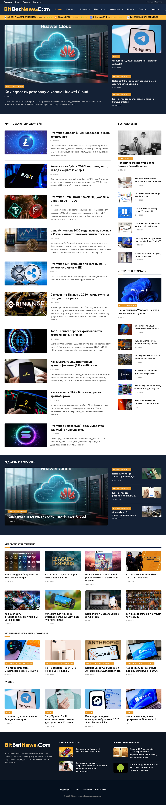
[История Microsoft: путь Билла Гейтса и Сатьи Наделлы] (139, 142)
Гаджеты (84, 9)
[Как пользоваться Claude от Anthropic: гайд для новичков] (125, 227)
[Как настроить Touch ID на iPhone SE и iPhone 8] (63, 650)
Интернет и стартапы (127, 306)
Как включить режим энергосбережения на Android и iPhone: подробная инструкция (91, 767)
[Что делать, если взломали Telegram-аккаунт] (136, 39)
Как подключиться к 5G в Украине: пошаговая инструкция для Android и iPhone (147, 357)
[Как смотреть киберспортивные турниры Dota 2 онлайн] (22, 600)
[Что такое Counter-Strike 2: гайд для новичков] (144, 561)
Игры (129, 9)
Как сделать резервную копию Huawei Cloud (46, 92)
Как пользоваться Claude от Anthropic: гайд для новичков (147, 225)
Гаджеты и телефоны (14, 87)
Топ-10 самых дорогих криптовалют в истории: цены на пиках (76, 332)
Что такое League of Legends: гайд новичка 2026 (63, 576)
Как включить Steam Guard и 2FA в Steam (102, 615)
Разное (154, 9)
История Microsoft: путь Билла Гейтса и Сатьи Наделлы (136, 164)
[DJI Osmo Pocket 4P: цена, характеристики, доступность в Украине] (125, 257)
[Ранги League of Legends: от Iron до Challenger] (22, 561)
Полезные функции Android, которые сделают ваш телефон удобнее (144, 767)
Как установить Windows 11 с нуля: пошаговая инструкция (138, 311)
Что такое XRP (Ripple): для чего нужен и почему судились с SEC (78, 265)
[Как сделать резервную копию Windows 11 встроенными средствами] (125, 212)
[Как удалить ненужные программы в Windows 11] (144, 699)
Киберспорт (115, 9)
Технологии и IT (125, 158)
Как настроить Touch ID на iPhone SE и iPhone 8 (61, 669)
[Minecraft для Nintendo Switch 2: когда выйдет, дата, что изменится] (63, 600)
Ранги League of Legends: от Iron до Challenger (21, 576)
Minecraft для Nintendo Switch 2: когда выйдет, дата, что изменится (62, 617)
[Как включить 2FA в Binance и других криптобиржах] (26, 402)
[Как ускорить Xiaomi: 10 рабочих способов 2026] (66, 752)
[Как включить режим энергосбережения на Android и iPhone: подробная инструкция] (66, 766)
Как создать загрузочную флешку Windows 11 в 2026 (147, 239)
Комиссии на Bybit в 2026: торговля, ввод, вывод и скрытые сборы (79, 168)
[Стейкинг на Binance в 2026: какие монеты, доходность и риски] (26, 304)
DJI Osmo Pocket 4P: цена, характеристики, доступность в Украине (147, 255)
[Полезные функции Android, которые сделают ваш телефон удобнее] (120, 768)
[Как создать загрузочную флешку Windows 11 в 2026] (125, 242)
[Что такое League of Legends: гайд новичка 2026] (63, 561)
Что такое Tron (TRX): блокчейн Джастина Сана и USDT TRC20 (79, 198)
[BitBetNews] (27, 9)
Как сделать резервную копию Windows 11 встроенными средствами (146, 210)
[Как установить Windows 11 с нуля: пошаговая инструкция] (139, 290)
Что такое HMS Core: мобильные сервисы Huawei (22, 669)
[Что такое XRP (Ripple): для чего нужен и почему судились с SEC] (26, 273)
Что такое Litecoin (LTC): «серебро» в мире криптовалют (80, 134)
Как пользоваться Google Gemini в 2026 (147, 195)
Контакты (37, 2)
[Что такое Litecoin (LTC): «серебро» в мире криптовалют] (26, 142)
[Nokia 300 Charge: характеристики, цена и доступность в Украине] (151, 473)
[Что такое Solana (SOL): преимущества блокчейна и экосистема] (26, 435)
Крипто (69, 9)
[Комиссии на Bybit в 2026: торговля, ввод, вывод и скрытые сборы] (26, 176)
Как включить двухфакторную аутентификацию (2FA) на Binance (73, 363)
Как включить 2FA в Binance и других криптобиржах (75, 394)
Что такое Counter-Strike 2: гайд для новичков (142, 576)
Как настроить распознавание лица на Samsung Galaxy (133, 100)
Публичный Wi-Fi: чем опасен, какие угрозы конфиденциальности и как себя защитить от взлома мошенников (146, 342)
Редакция (8, 2)
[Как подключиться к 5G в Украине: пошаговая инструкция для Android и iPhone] (125, 359)
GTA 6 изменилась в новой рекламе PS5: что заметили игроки (101, 577)
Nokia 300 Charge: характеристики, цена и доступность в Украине (135, 82)
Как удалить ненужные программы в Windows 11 (141, 718)
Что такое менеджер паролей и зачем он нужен (147, 180)
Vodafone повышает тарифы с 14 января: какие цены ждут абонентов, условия (147, 402)
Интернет (98, 9)
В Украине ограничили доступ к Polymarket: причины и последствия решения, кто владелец (146, 372)
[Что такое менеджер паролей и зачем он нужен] (125, 182)
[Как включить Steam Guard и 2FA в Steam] (103, 600)
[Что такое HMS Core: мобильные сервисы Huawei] (22, 650)
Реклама (26, 2)
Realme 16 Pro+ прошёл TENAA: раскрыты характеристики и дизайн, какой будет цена (143, 753)
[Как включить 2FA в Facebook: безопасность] (125, 329)
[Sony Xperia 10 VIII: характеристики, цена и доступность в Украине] (63, 699)
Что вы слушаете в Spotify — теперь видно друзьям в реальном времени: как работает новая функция (147, 387)
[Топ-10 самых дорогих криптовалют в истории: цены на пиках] (26, 341)
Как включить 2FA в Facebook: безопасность (147, 327)
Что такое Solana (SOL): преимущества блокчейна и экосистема (77, 427)
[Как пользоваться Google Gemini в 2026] (125, 197)
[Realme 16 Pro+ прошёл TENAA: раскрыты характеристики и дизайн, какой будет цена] (120, 752)
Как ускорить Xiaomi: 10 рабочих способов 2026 (88, 750)
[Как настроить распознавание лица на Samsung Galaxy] (151, 492)
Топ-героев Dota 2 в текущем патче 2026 (143, 615)
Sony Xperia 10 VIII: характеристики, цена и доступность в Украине (59, 719)
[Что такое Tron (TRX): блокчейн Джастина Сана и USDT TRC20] (26, 207)
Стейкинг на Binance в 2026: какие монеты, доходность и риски (79, 296)
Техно (141, 9)
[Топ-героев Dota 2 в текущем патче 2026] (144, 600)
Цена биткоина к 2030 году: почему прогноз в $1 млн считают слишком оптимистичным (80, 232)
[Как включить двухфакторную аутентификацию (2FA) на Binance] (26, 371)
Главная (58, 9)
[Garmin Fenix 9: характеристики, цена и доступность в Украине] (151, 511)
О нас (17, 2)
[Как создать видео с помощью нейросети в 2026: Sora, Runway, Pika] (103, 699)
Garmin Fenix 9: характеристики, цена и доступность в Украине (124, 514)
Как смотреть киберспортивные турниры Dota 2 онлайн (21, 617)
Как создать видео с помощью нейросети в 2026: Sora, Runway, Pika (102, 719)
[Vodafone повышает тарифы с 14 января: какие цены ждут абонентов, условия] (125, 404)
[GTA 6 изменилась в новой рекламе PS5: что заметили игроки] (103, 561)
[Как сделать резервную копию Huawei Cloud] (56, 54)
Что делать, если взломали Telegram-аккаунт (135, 62)
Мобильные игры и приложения (19, 664)
